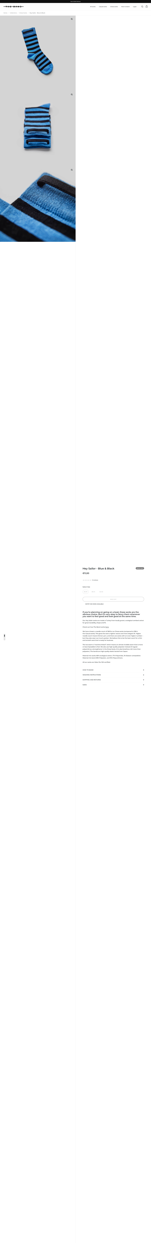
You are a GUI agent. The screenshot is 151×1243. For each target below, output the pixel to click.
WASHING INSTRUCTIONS (92, 675)
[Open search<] (142, 6)
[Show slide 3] (4, 639)
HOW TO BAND (88, 670)
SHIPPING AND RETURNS (92, 680)
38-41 (93, 592)
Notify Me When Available (94, 604)
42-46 (101, 592)
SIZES (85, 685)
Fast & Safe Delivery (75, 1)
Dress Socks (23, 13)
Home (5, 13)
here (107, 627)
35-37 (85, 592)
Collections (13, 13)
